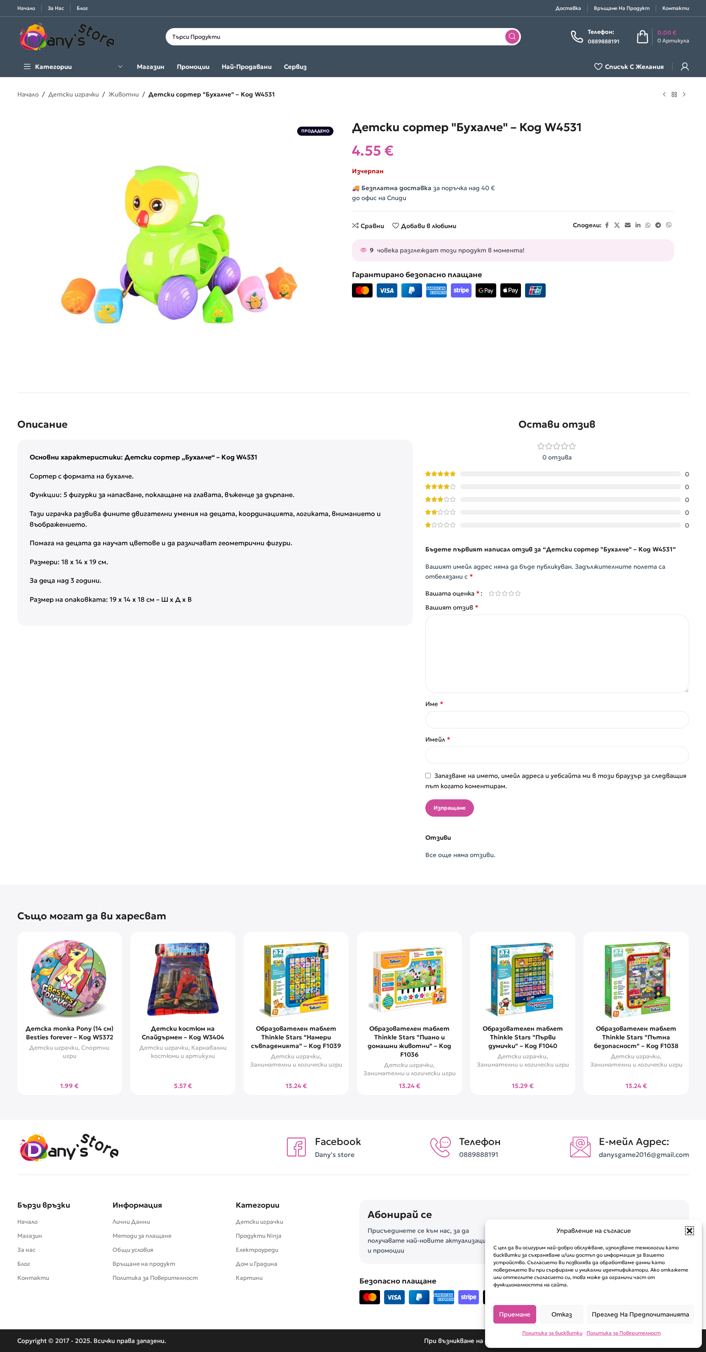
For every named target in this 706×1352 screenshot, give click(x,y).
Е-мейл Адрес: (634, 1141)
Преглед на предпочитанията (640, 1314)
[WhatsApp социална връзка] (648, 225)
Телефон (480, 1141)
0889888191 (478, 1155)
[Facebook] (296, 1147)
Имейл (437, 739)
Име (434, 704)
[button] (689, 1231)
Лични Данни (131, 1221)
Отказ (561, 1314)
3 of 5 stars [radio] (505, 593)
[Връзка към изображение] (68, 1146)
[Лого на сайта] (66, 36)
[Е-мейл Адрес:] (580, 1147)
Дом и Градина (256, 1263)
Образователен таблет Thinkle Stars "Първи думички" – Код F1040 (523, 1037)
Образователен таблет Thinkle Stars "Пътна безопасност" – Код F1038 (636, 1037)
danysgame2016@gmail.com (644, 1155)
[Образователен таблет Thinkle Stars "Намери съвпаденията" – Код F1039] (296, 979)
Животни (123, 94)
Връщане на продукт (144, 1263)
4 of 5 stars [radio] (511, 593)
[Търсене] (512, 37)
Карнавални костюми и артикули (189, 1052)
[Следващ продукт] (684, 95)
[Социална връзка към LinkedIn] (638, 225)
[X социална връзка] (617, 225)
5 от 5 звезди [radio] (518, 593)
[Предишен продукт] (664, 95)
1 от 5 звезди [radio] (491, 593)
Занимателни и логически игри (296, 1064)
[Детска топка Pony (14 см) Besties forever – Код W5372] (69, 979)
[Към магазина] (674, 95)
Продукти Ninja (258, 1235)
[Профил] (685, 66)
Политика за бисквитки (552, 1333)
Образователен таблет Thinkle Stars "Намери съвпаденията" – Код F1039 (296, 1037)
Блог (23, 1263)
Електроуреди (257, 1249)
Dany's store (334, 1155)
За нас (26, 1249)
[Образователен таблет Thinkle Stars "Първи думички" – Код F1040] (522, 979)
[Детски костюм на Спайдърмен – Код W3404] (182, 979)
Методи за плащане (142, 1235)
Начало (28, 94)
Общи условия (133, 1249)
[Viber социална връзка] (669, 225)
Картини (249, 1277)
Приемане (514, 1314)
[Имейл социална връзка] (627, 225)
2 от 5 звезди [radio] (498, 593)
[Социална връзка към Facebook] (607, 225)
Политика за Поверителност (623, 1333)
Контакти (33, 1277)
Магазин (29, 1235)
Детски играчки (73, 94)
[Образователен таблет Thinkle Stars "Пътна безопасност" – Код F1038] (636, 979)
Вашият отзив (451, 607)
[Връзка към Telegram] (658, 225)
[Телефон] (440, 1147)
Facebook (338, 1141)
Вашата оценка (452, 593)
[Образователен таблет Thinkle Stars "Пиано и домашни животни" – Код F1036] (409, 979)
